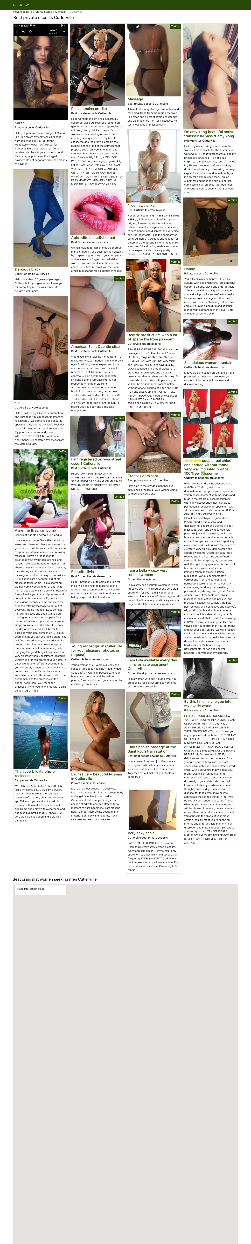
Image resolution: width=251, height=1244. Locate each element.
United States (43, 11)
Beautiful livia (82, 572)
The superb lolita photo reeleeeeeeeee (35, 773)
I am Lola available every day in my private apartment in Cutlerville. (152, 664)
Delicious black (27, 269)
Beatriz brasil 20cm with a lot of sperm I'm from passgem (152, 337)
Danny (189, 269)
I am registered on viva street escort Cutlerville (96, 461)
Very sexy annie (141, 833)
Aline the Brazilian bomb (35, 530)
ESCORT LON (21, 4)
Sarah (20, 123)
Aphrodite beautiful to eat (93, 237)
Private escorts (22, 11)
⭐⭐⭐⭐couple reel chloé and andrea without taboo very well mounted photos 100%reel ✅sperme (207, 467)
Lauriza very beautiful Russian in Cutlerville (96, 776)
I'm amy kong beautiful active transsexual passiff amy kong (209, 134)
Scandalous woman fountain (208, 362)
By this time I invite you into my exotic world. (208, 703)
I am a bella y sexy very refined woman (148, 572)
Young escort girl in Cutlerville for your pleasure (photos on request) (96, 650)
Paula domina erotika (89, 109)
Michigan (60, 11)
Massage (135, 99)
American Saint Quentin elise (95, 346)
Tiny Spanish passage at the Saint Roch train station (152, 749)
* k (17, 403)
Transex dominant (143, 476)
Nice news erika (141, 205)
